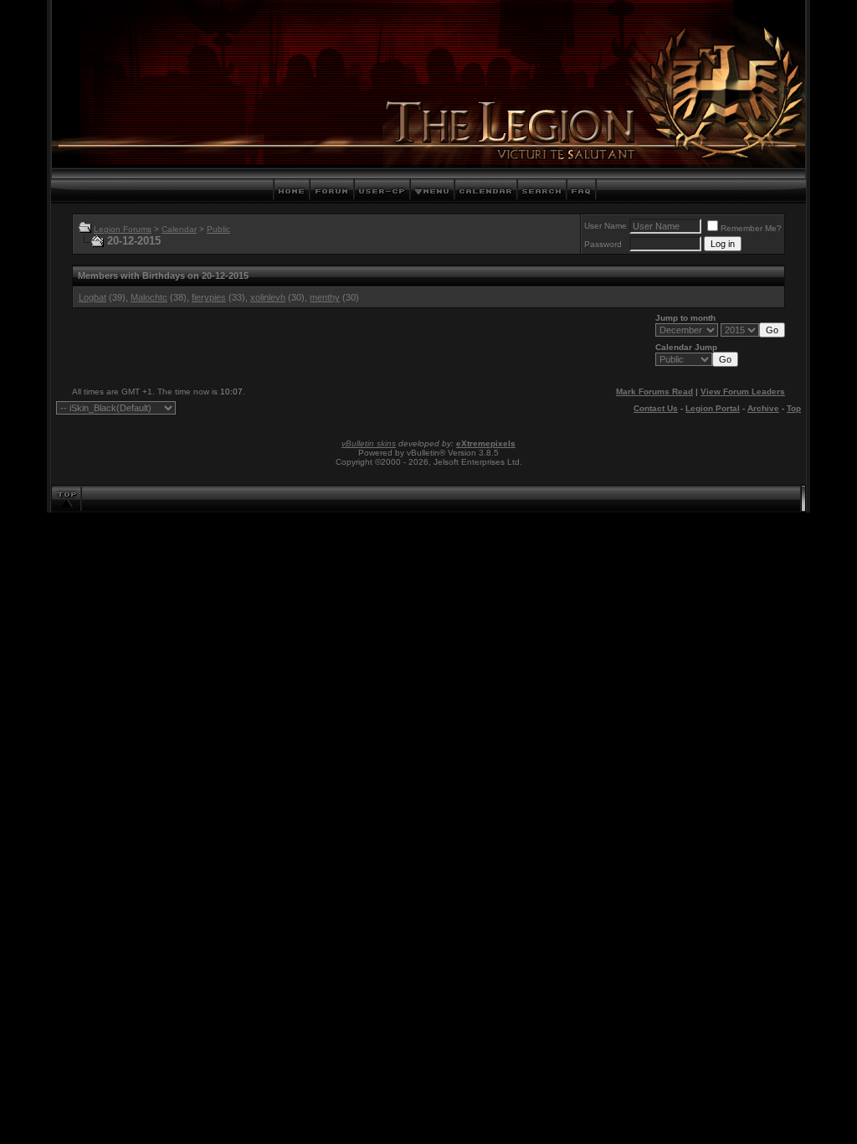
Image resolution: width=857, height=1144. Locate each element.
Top (794, 408)
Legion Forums (122, 229)
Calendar (179, 229)
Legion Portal (712, 408)
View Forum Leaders (742, 391)
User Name (605, 225)
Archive (763, 408)
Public (218, 229)
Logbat (92, 297)
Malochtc (149, 297)
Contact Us (656, 408)
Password (603, 244)
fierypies (209, 297)
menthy (325, 297)
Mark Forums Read (654, 391)
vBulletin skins (368, 443)
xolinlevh (267, 297)
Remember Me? (751, 228)
